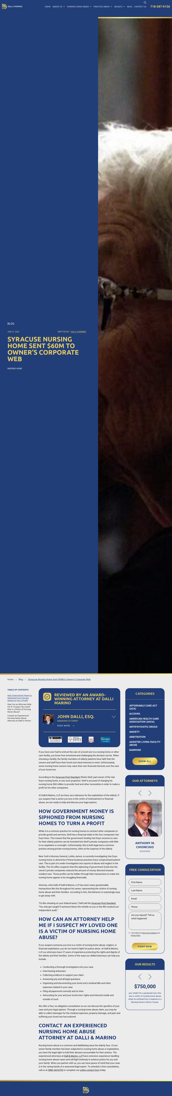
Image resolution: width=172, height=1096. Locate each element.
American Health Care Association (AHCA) (144, 720)
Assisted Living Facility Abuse (144, 743)
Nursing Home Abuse (78, 6)
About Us (57, 6)
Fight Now (145, 946)
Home (48, 6)
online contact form (89, 1070)
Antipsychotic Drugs (143, 726)
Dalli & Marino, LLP (73, 1056)
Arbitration (137, 736)
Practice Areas (102, 6)
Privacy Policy (135, 935)
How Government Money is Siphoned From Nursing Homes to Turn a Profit (19, 698)
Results (118, 6)
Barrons (135, 749)
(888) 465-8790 (55, 1070)
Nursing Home (14, 368)
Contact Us (140, 6)
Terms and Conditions (149, 933)
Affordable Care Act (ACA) (143, 707)
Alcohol (135, 713)
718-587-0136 (160, 6)
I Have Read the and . (145, 934)
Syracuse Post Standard (68, 777)
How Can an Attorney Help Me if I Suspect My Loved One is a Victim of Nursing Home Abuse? (19, 708)
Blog (129, 6)
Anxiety (134, 731)
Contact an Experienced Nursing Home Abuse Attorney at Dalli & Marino (19, 718)
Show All (145, 761)
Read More (64, 725)
